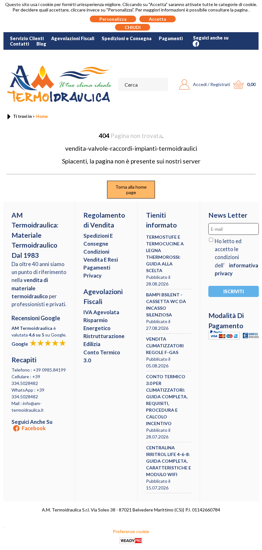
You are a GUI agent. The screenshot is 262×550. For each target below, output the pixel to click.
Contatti (19, 44)
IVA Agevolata (101, 312)
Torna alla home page (131, 189)
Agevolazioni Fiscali (72, 38)
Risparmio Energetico (97, 324)
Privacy (92, 275)
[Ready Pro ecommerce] (131, 540)
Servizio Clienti (27, 38)
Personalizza (113, 19)
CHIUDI (133, 27)
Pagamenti (171, 38)
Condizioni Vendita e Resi (100, 255)
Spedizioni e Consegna (126, 38)
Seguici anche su (32, 425)
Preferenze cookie (131, 531)
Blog (41, 44)
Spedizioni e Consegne (98, 239)
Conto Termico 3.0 (101, 356)
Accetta (157, 19)
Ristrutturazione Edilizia (104, 340)
